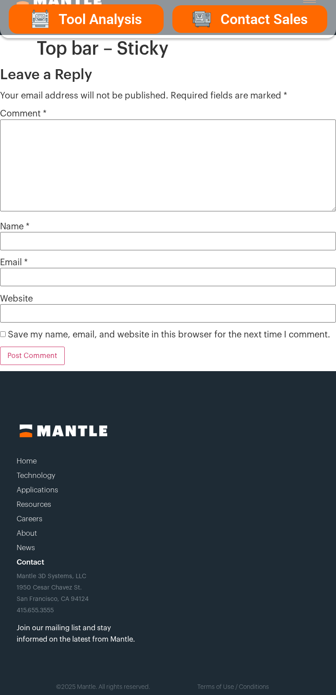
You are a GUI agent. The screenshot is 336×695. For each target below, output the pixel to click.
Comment (23, 113)
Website (16, 299)
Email (14, 262)
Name (14, 226)
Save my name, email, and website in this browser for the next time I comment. (169, 334)
